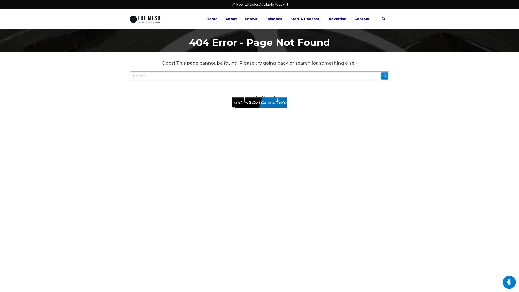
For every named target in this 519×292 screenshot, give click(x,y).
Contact (362, 19)
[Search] (381, 19)
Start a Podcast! (305, 19)
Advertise (337, 19)
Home (212, 19)
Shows (251, 19)
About (231, 19)
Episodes (273, 19)
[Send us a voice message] (509, 282)
